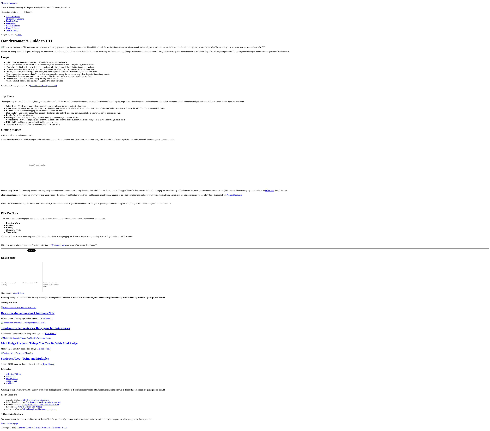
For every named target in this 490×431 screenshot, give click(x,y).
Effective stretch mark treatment (35, 400)
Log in (65, 428)
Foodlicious (11, 23)
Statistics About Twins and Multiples (25, 358)
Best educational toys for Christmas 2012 (27, 313)
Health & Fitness (13, 26)
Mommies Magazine (9, 3)
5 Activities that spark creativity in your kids (43, 402)
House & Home (12, 28)
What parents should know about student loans (40, 404)
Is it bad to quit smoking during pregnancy (39, 409)
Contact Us (10, 376)
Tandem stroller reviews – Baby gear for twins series (35, 328)
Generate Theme (24, 428)
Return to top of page (9, 423)
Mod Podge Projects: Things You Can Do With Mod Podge (39, 343)
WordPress (56, 428)
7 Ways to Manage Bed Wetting (29, 407)
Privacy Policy (12, 378)
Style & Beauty (12, 30)
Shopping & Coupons (15, 19)
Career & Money (13, 16)
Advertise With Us (13, 374)
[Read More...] (46, 318)
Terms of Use (11, 381)
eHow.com (269, 190)
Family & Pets (12, 21)
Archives (9, 383)
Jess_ (19, 35)
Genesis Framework (42, 428)
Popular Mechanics (234, 195)
